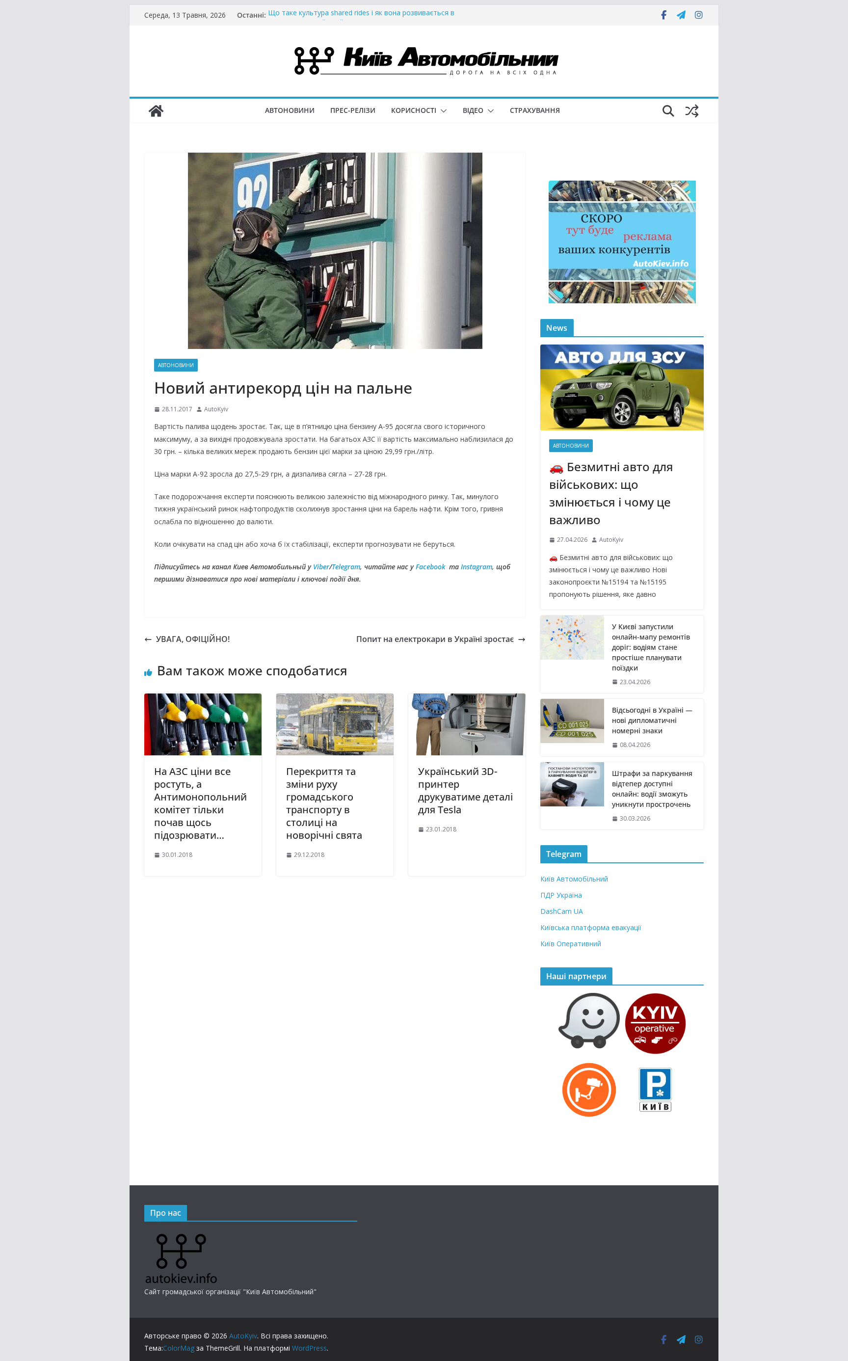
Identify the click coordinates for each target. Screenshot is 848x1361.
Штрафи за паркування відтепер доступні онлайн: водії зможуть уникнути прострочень (652, 789)
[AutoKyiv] (156, 111)
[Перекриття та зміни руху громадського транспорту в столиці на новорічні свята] (335, 700)
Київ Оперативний (570, 943)
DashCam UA (561, 911)
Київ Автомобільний (574, 878)
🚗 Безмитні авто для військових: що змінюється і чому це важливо (611, 493)
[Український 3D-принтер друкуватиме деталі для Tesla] (467, 700)
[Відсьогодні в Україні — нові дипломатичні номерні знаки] (572, 727)
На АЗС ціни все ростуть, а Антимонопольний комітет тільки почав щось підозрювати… (200, 803)
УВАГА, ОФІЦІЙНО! (193, 639)
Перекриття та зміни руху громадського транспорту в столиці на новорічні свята (324, 803)
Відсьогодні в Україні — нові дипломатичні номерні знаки (652, 720)
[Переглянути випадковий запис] (692, 111)
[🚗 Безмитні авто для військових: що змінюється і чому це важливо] (622, 387)
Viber (321, 566)
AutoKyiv (216, 409)
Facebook (430, 566)
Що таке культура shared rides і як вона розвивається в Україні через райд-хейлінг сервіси (361, 19)
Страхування (535, 110)
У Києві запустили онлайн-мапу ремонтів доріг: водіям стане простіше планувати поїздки (651, 647)
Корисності (413, 110)
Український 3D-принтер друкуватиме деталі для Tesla (465, 790)
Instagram (476, 566)
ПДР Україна (561, 895)
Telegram (346, 566)
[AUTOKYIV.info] (181, 1237)
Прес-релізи (352, 110)
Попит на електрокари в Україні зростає (435, 639)
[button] (441, 111)
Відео (473, 110)
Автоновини (290, 110)
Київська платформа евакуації (590, 927)
